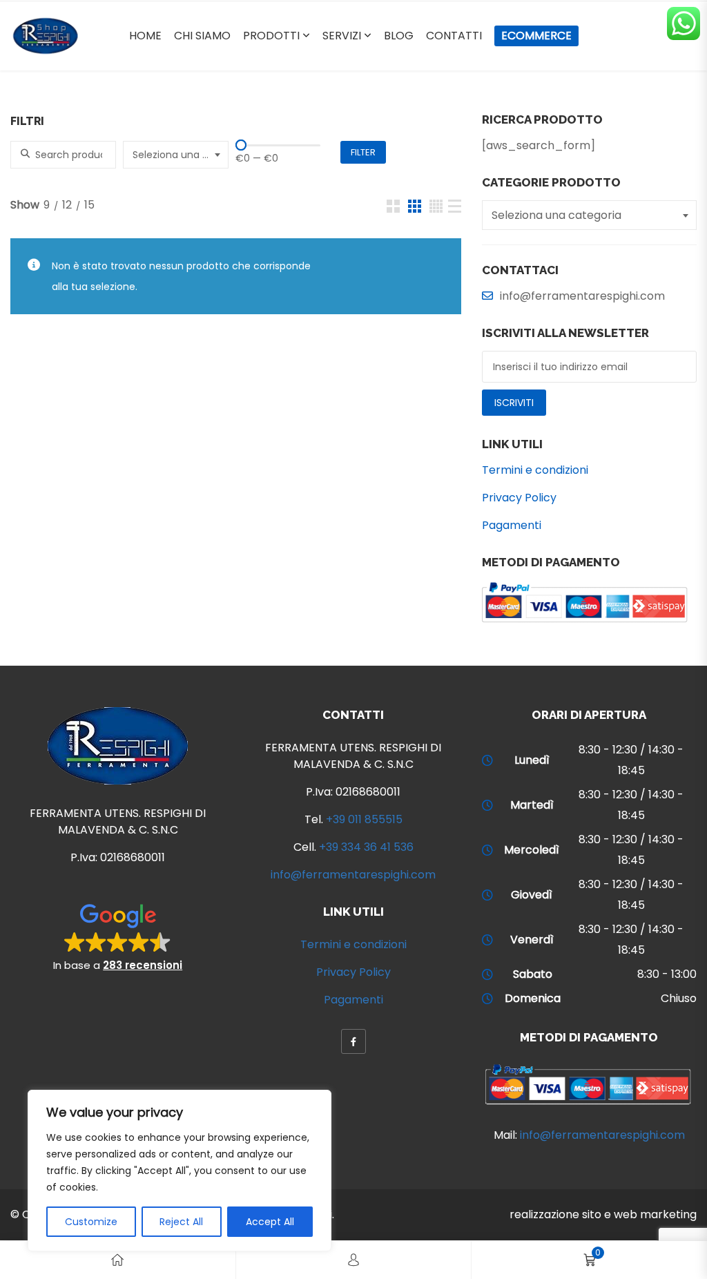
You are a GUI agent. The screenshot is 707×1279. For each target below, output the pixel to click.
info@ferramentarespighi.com (353, 875)
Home (145, 36)
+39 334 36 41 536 (366, 847)
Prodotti (271, 36)
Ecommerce (536, 36)
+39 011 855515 (364, 819)
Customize (91, 1222)
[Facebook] (353, 1041)
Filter (363, 152)
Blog (399, 36)
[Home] (117, 1260)
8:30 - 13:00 (667, 974)
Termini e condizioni (535, 470)
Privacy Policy (519, 498)
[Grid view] (393, 206)
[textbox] (177, 155)
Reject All (181, 1222)
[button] (117, 936)
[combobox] (176, 155)
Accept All (270, 1222)
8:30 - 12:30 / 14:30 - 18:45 (631, 760)
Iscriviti (514, 403)
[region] (179, 1170)
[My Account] (353, 1260)
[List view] (454, 206)
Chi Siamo (202, 36)
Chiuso (679, 998)
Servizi (341, 36)
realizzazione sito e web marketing (603, 1214)
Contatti (454, 36)
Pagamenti (511, 525)
